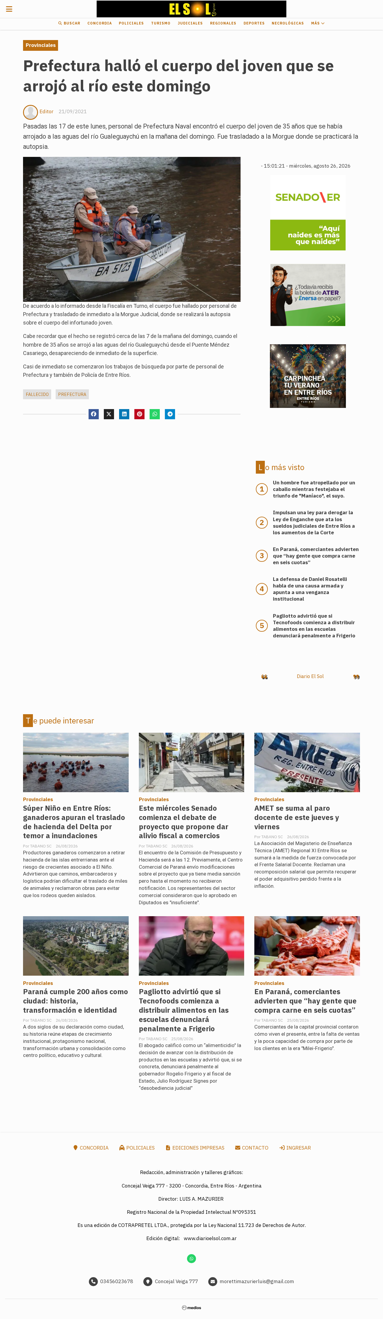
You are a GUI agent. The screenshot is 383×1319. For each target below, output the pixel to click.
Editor (46, 111)
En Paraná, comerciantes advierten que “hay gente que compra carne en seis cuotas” (305, 1001)
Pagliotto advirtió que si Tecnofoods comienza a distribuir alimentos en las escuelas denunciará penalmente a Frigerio (184, 1010)
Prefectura (72, 394)
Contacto (254, 1147)
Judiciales (190, 23)
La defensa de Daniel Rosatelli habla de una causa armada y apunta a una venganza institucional (310, 589)
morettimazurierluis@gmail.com (257, 1281)
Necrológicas (288, 23)
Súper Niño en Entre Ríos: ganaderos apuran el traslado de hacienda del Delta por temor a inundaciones (74, 822)
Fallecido (37, 394)
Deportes (254, 23)
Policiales (131, 23)
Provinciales (41, 45)
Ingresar (298, 1147)
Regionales (223, 23)
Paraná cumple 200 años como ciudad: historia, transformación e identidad (75, 1001)
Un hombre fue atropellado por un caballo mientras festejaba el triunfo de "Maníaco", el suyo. (314, 489)
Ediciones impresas (197, 1147)
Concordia (99, 23)
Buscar (71, 23)
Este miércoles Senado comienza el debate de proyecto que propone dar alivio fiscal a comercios (183, 822)
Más (316, 23)
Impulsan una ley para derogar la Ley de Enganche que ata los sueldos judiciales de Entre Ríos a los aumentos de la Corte (314, 522)
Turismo (161, 23)
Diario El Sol (310, 676)
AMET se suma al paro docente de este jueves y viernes (296, 817)
